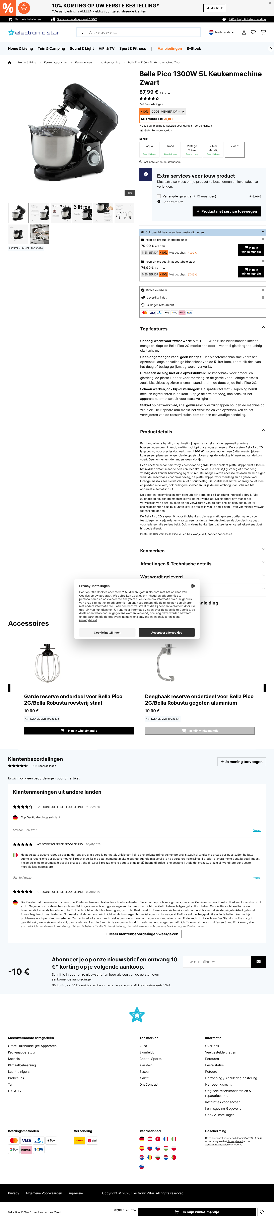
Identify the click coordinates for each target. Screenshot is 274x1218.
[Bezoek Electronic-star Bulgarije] (157, 1157)
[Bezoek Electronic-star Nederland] (165, 1157)
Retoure (211, 1072)
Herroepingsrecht (218, 1084)
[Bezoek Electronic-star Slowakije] (149, 1148)
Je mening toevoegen (243, 762)
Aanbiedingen (170, 48)
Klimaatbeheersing (22, 1065)
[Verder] (271, 49)
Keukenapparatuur (56, 62)
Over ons (212, 1046)
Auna (143, 1046)
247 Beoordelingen (151, 104)
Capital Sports (150, 1059)
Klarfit (144, 1078)
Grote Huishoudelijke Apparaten (32, 1046)
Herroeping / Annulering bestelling (231, 1078)
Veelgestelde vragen (220, 1052)
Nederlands (222, 32)
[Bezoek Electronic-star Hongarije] (165, 1148)
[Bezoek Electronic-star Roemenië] (149, 1157)
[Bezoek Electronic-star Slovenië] (141, 1166)
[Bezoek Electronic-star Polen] (174, 1148)
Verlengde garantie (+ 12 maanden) (189, 196)
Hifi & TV (14, 1091)
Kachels (14, 1059)
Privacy (13, 1193)
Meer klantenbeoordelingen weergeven (143, 934)
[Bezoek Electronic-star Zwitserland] (157, 1139)
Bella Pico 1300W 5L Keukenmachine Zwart (155, 62)
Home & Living (27, 62)
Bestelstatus (214, 1065)
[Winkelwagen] (263, 32)
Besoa (144, 1072)
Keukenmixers (84, 62)
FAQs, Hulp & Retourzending (247, 19)
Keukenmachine (110, 62)
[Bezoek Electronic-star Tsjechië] (157, 1148)
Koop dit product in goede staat (166, 239)
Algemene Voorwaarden (44, 1193)
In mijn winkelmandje (200, 1212)
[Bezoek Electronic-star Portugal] (174, 1157)
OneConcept (148, 1084)
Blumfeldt (146, 1052)
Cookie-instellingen (219, 1115)
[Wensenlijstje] (253, 32)
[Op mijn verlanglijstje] (262, 1212)
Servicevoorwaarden (217, 1144)
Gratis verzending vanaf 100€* (77, 19)
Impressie (75, 1193)
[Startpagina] (13, 62)
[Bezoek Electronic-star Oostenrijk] (149, 1139)
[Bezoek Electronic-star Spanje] (141, 1148)
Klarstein (145, 1065)
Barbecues (16, 1078)
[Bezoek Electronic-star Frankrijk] (165, 1139)
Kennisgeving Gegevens (223, 1108)
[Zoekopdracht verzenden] (81, 32)
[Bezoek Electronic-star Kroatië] (141, 1157)
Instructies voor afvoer (222, 1102)
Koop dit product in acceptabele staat (170, 261)
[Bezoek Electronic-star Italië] (174, 1139)
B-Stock (194, 48)
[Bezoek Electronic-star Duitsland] (141, 1139)
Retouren (212, 1059)
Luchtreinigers (18, 1072)
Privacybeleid (235, 1141)
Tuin (11, 1084)
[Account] (244, 32)
